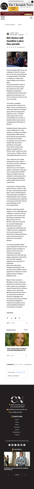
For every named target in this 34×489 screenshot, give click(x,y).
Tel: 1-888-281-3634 (16, 412)
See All (25, 329)
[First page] (8, 474)
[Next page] (21, 474)
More (19, 24)
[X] (15, 445)
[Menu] (32, 2)
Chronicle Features (10, 24)
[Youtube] (21, 445)
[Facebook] (12, 445)
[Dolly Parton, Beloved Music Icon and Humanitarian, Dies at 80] (17, 339)
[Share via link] (19, 318)
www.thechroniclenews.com (16, 1)
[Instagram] (9, 445)
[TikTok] (24, 445)
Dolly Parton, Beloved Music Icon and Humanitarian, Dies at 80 (17, 349)
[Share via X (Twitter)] (11, 318)
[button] (13, 9)
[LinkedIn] (18, 445)
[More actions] (26, 34)
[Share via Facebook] (7, 318)
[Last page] (25, 474)
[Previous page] (12, 474)
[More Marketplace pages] (20, 432)
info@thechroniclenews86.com (17, 409)
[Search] (29, 1)
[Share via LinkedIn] (15, 318)
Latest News (10, 312)
